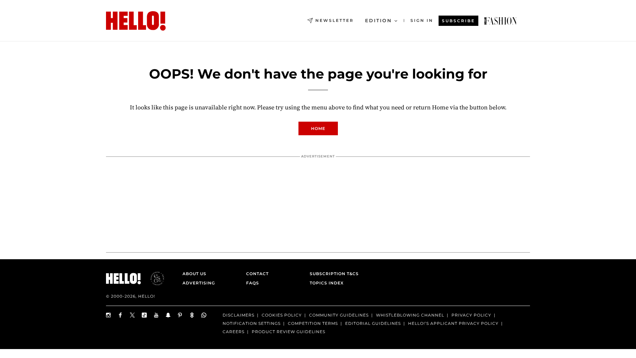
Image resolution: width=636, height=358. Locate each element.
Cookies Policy (282, 315)
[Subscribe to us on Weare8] (192, 315)
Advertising (199, 282)
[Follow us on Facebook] (120, 315)
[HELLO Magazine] (136, 21)
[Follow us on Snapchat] (168, 315)
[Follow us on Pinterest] (180, 315)
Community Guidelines (339, 315)
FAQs (252, 282)
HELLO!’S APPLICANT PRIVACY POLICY (453, 323)
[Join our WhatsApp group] (204, 315)
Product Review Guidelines (288, 331)
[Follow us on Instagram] (108, 315)
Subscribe (458, 20)
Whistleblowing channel (410, 315)
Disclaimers (238, 315)
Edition (378, 21)
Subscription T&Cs (332, 273)
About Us (194, 273)
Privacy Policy (471, 315)
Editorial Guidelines (373, 323)
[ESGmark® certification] (153, 278)
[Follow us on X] (132, 315)
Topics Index (327, 282)
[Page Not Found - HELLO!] (500, 21)
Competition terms (313, 323)
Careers (233, 331)
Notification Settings (252, 323)
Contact (257, 273)
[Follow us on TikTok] (144, 315)
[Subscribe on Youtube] (156, 315)
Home (318, 128)
